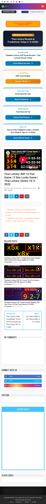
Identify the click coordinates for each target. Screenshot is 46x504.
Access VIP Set (21, 81)
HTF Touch (8, 190)
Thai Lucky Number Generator (23, 24)
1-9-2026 (17, 12)
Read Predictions (22, 99)
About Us (19, 502)
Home (11, 502)
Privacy (27, 502)
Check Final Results (22, 117)
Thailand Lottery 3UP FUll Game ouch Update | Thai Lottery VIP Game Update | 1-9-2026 (22, 212)
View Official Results (21, 63)
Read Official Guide (22, 138)
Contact (34, 502)
